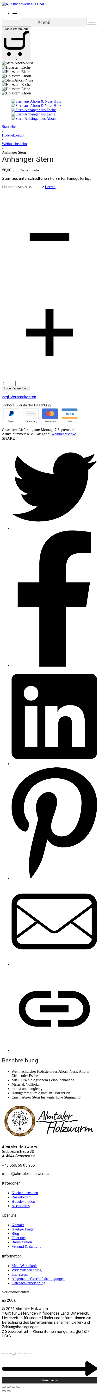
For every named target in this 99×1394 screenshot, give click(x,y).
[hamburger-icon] (91, 21)
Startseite (9, 127)
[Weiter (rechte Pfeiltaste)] (9, 1391)
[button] (44, 22)
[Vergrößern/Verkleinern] (18, 1387)
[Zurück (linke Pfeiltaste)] (4, 1391)
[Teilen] (9, 1387)
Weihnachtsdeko (14, 144)
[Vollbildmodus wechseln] (13, 1387)
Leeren (50, 187)
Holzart (8, 187)
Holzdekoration (13, 135)
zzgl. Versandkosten (19, 397)
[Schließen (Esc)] (4, 1387)
